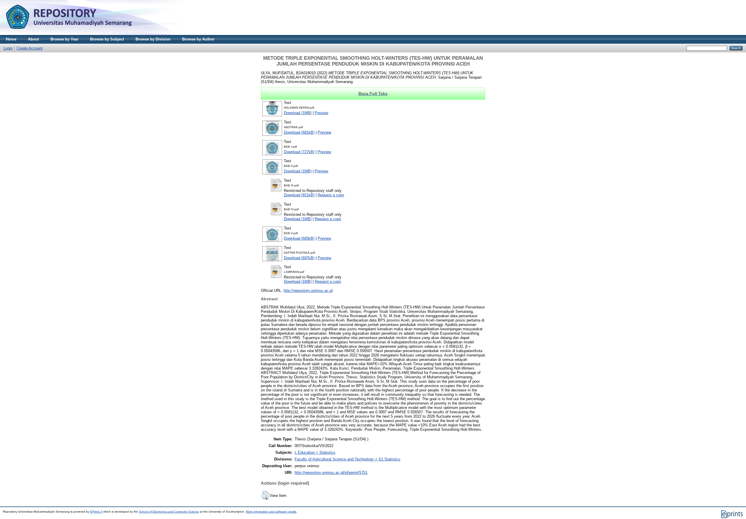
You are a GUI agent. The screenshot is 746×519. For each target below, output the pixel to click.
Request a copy (331, 195)
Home (11, 39)
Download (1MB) (298, 113)
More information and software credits (271, 511)
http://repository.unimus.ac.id (308, 290)
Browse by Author (198, 39)
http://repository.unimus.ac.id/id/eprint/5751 (331, 472)
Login (8, 48)
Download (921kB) (299, 195)
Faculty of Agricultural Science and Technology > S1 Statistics (347, 459)
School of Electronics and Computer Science (169, 511)
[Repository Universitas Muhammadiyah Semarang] (76, 33)
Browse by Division (153, 39)
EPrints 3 (96, 511)
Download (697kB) (299, 258)
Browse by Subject (107, 39)
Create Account (30, 48)
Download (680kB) (299, 238)
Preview (321, 113)
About (33, 39)
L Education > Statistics (315, 452)
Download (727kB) (299, 152)
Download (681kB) (299, 132)
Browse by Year (64, 39)
